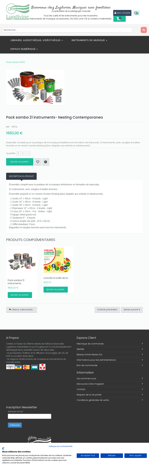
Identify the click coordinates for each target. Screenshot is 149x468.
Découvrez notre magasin (90, 383)
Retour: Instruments (23, 309)
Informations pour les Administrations (96, 359)
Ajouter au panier (19, 161)
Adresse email (16, 411)
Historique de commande (90, 343)
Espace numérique (23, 49)
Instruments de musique (88, 40)
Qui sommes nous (86, 378)
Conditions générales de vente (93, 400)
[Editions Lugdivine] (17, 12)
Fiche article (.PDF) (15, 62)
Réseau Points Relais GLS (89, 354)
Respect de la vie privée (89, 394)
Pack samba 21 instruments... (16, 282)
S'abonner (15, 425)
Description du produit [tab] (21, 176)
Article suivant (131, 309)
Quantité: (11, 153)
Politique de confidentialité (60, 446)
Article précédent (108, 309)
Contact (81, 389)
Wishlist (80, 349)
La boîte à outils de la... (56, 278)
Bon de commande (87, 365)
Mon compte (123, 12)
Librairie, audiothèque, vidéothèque (35, 40)
